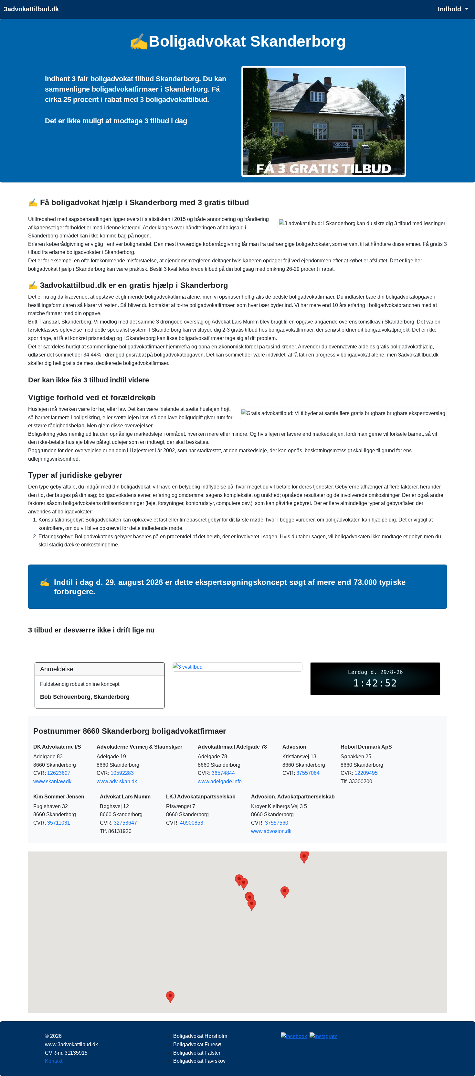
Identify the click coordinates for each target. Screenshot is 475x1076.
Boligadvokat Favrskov (199, 1061)
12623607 (58, 773)
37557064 (308, 773)
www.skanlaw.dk (52, 781)
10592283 (122, 773)
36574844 (223, 773)
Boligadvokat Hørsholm (200, 1036)
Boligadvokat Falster (196, 1053)
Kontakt (53, 1061)
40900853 (191, 823)
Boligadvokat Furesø (197, 1044)
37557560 (276, 823)
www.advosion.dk (271, 831)
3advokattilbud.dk (31, 9)
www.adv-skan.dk (117, 781)
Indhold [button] (450, 9)
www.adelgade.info (220, 781)
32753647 (125, 823)
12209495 (366, 773)
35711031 (58, 823)
